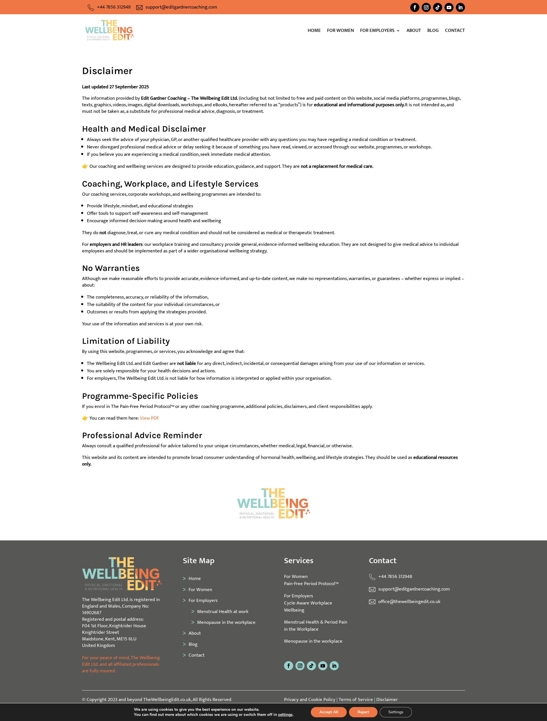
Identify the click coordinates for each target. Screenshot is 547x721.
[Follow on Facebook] (414, 7)
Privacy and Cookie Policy (309, 699)
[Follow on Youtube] (449, 7)
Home (195, 578)
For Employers (203, 600)
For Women (200, 589)
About (195, 633)
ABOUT (414, 31)
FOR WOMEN (340, 31)
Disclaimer (387, 699)
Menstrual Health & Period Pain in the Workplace (315, 625)
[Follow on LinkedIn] (460, 7)
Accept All (328, 712)
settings (285, 714)
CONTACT (455, 31)
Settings (395, 712)
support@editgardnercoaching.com (181, 7)
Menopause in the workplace (226, 622)
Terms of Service (356, 699)
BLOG (433, 31)
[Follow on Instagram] (426, 7)
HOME (314, 31)
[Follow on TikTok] (437, 7)
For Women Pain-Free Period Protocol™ (311, 580)
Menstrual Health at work (222, 611)
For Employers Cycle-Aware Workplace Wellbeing (308, 603)
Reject (363, 712)
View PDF (149, 418)
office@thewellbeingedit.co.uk (409, 601)
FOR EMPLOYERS (377, 31)
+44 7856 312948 (114, 7)
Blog (193, 644)
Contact (196, 655)
